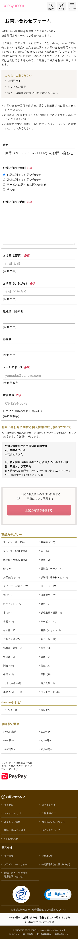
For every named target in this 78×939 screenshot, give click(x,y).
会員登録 (8, 804)
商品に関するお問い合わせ (24, 174)
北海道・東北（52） (14, 647)
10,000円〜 (9, 749)
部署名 (7, 339)
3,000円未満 (9, 731)
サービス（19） (49, 621)
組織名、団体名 (13, 311)
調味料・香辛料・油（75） (55, 577)
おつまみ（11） (49, 639)
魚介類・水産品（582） (15, 559)
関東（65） (47, 647)
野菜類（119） (48, 542)
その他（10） (10, 630)
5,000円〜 (8, 740)
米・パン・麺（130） (14, 542)
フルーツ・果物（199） (15, 550)
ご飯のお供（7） (12, 639)
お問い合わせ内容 (17, 202)
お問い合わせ (11, 838)
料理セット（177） (13, 603)
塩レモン (45, 710)
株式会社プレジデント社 (41, 921)
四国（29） (47, 674)
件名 (6, 145)
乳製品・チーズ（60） (53, 568)
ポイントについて (51, 830)
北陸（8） (46, 665)
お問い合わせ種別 (17, 168)
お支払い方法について (53, 821)
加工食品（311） (12, 577)
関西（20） (9, 665)
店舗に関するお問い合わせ (24, 179)
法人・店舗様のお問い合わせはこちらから (32, 93)
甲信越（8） (9, 656)
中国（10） (9, 674)
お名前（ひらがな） (19, 283)
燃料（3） (46, 603)
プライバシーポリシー (54, 124)
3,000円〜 (46, 731)
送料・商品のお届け (14, 830)
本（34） (8, 612)
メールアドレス (16, 367)
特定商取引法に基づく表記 (56, 864)
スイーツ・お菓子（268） (17, 586)
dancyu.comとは (12, 813)
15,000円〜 (47, 749)
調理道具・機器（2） (52, 612)
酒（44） (8, 595)
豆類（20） (47, 559)
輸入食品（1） (48, 683)
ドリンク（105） (50, 586)
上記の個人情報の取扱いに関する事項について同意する (40, 496)
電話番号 (12, 395)
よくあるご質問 (16, 86)
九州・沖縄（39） (12, 683)
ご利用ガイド (15, 80)
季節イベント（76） (14, 692)
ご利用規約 (47, 855)
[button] (57, 894)
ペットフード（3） (51, 692)
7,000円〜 (46, 740)
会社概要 (8, 855)
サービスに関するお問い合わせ (27, 184)
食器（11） (9, 621)
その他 (11, 189)
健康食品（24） (49, 595)
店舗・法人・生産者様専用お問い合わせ (16, 874)
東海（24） (47, 656)
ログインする (49, 804)
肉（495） (46, 550)
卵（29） (8, 568)
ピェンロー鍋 (10, 710)
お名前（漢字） (16, 255)
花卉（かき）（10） (51, 630)
